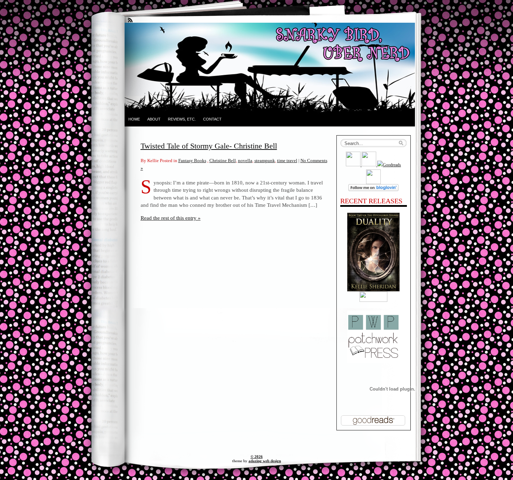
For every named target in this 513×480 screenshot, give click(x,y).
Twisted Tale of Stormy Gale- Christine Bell (209, 145)
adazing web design (264, 461)
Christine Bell (222, 160)
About (154, 119)
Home (134, 119)
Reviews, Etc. (182, 119)
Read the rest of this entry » (171, 218)
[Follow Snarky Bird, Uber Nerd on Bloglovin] (373, 189)
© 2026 (257, 456)
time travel (287, 160)
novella (245, 160)
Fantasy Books (192, 160)
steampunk (264, 160)
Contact (212, 119)
